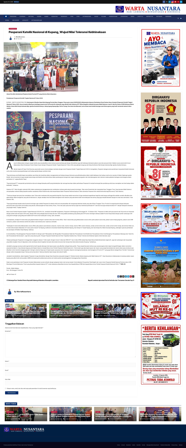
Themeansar (30, 445)
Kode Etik (139, 445)
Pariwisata (64, 16)
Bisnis (132, 16)
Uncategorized (12, 28)
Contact (123, 445)
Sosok (96, 16)
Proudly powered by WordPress (10, 445)
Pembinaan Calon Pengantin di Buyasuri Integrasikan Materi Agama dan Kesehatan (113, 415)
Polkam (103, 16)
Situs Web (7, 379)
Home (118, 445)
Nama (7, 361)
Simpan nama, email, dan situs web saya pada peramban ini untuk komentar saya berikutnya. (31, 388)
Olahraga (22, 16)
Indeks (133, 445)
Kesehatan (54, 16)
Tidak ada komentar (26, 418)
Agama (46, 16)
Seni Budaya (15, 20)
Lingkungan (124, 16)
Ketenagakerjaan (37, 20)
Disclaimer (128, 445)
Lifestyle (140, 16)
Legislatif (25, 20)
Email (7, 370)
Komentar (8, 331)
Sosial (7, 20)
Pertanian (159, 16)
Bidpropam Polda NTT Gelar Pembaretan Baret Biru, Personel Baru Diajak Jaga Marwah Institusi (25, 313)
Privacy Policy (174, 445)
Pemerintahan (113, 16)
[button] (178, 18)
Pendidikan (13, 16)
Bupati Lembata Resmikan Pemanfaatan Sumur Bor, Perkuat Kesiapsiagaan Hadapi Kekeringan (70, 415)
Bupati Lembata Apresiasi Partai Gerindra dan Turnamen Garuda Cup (110, 280)
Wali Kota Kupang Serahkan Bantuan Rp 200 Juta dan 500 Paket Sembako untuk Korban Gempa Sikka (158, 416)
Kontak (143, 445)
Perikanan (168, 16)
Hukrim (39, 16)
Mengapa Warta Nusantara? (153, 445)
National (31, 16)
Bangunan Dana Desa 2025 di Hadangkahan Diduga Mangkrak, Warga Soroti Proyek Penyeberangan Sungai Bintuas (69, 313)
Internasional (87, 16)
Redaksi (180, 445)
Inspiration (149, 16)
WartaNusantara (20, 36)
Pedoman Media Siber (165, 445)
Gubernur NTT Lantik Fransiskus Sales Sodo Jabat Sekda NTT (24, 415)
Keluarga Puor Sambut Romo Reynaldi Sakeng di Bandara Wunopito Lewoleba (33, 280)
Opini (71, 16)
